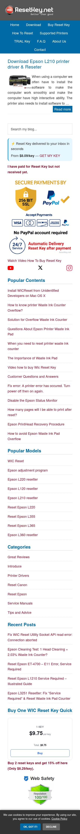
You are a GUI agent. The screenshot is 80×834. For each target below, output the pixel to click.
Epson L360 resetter (23, 534)
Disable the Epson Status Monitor (32, 400)
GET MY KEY (50, 155)
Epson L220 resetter (23, 479)
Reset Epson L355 (21, 516)
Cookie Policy (59, 818)
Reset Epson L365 (21, 525)
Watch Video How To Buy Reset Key (34, 260)
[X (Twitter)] (40, 268)
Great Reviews (19, 556)
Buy (40, 753)
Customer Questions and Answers (33, 376)
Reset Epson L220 (21, 507)
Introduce (15, 566)
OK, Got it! (30, 826)
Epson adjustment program (28, 470)
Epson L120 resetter (23, 488)
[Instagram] (69, 268)
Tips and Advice (19, 612)
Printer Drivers (18, 575)
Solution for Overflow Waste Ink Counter (37, 319)
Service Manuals (20, 603)
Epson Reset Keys (40, 10)
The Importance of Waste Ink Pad (32, 357)
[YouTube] (11, 268)
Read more (62, 109)
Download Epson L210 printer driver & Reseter (38, 64)
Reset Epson (17, 593)
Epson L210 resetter (23, 497)
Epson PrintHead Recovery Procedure (36, 424)
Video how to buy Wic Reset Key (32, 367)
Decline (51, 826)
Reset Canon (17, 584)
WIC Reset (16, 460)
